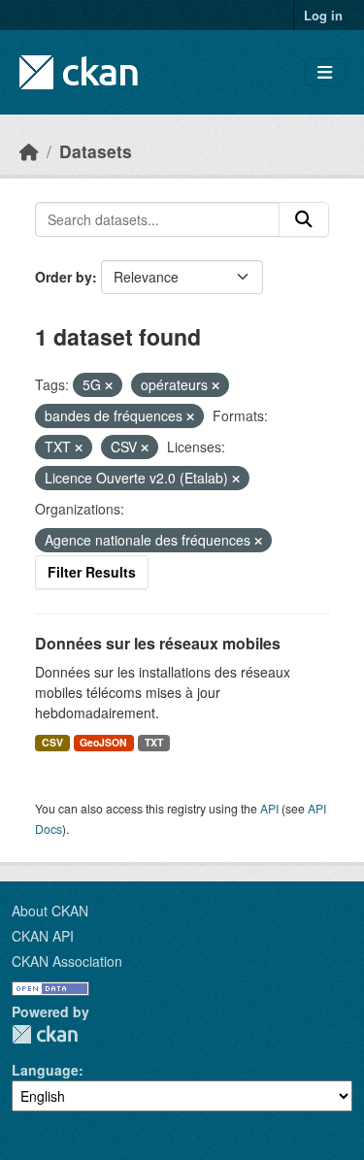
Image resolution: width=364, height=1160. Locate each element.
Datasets (95, 151)
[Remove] (109, 385)
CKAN (45, 1034)
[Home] (29, 151)
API (269, 808)
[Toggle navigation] (325, 72)
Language (45, 1069)
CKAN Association (67, 961)
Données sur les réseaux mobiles (158, 643)
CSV (52, 742)
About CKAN (50, 910)
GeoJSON (103, 742)
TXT (154, 742)
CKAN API (43, 935)
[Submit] (304, 219)
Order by (63, 276)
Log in (323, 15)
